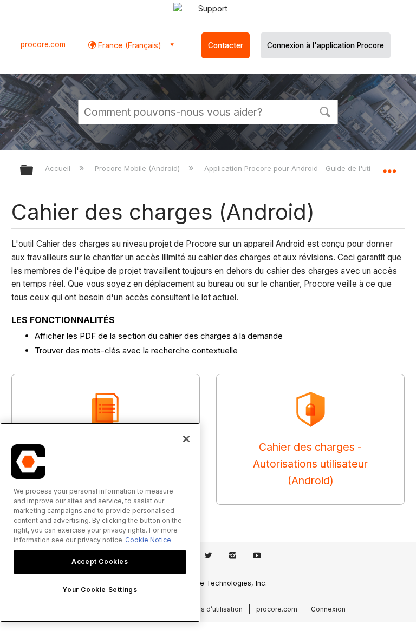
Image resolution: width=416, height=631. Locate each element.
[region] (100, 522)
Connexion (328, 609)
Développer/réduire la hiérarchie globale (33, 171)
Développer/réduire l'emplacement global (389, 166)
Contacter (225, 45)
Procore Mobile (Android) (138, 168)
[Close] (186, 439)
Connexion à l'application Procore (325, 45)
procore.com (43, 44)
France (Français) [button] (128, 45)
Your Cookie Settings (99, 590)
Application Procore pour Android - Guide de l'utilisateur (301, 168)
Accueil (59, 168)
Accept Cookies (100, 561)
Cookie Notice (148, 540)
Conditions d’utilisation (206, 609)
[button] (325, 111)
